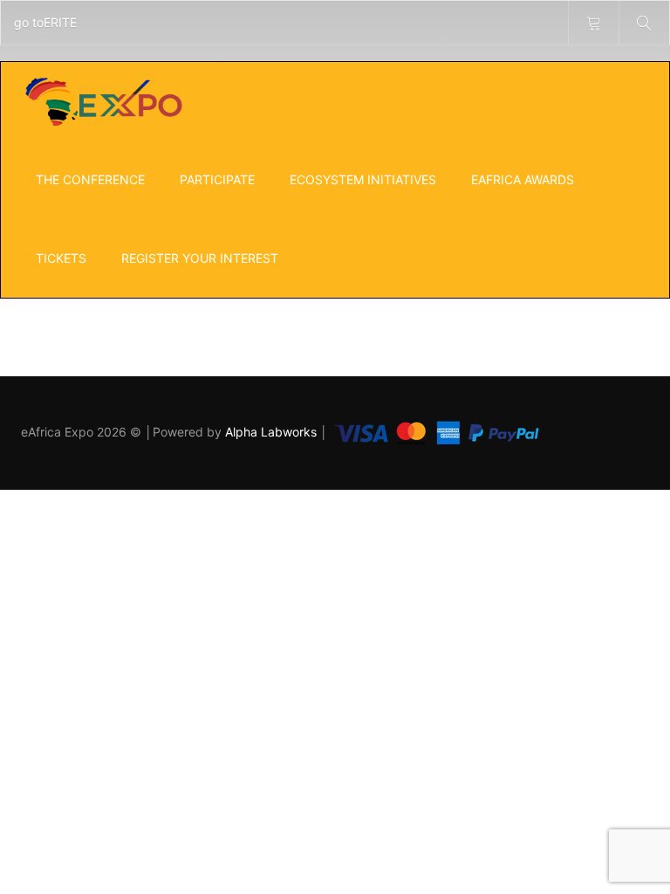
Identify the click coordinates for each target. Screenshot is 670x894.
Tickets (61, 258)
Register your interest (199, 258)
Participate (217, 179)
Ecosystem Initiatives (363, 179)
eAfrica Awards (522, 179)
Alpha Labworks (272, 431)
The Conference (90, 179)
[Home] (102, 101)
